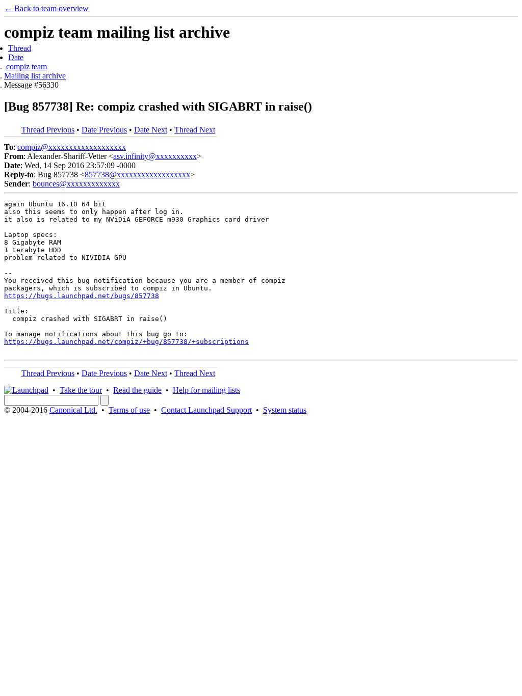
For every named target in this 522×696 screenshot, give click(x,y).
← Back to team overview (46, 8)
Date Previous (104, 129)
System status (284, 410)
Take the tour (81, 390)
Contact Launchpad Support (206, 410)
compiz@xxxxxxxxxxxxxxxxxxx (71, 147)
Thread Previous (47, 129)
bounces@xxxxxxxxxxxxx (76, 183)
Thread (19, 48)
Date (15, 57)
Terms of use (129, 410)
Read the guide (137, 390)
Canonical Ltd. (73, 410)
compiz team (26, 66)
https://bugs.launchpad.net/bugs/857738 (81, 296)
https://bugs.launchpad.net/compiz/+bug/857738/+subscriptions (126, 341)
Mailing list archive (35, 75)
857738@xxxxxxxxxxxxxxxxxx (137, 174)
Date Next (150, 129)
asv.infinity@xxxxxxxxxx (155, 156)
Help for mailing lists (206, 390)
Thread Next (194, 129)
